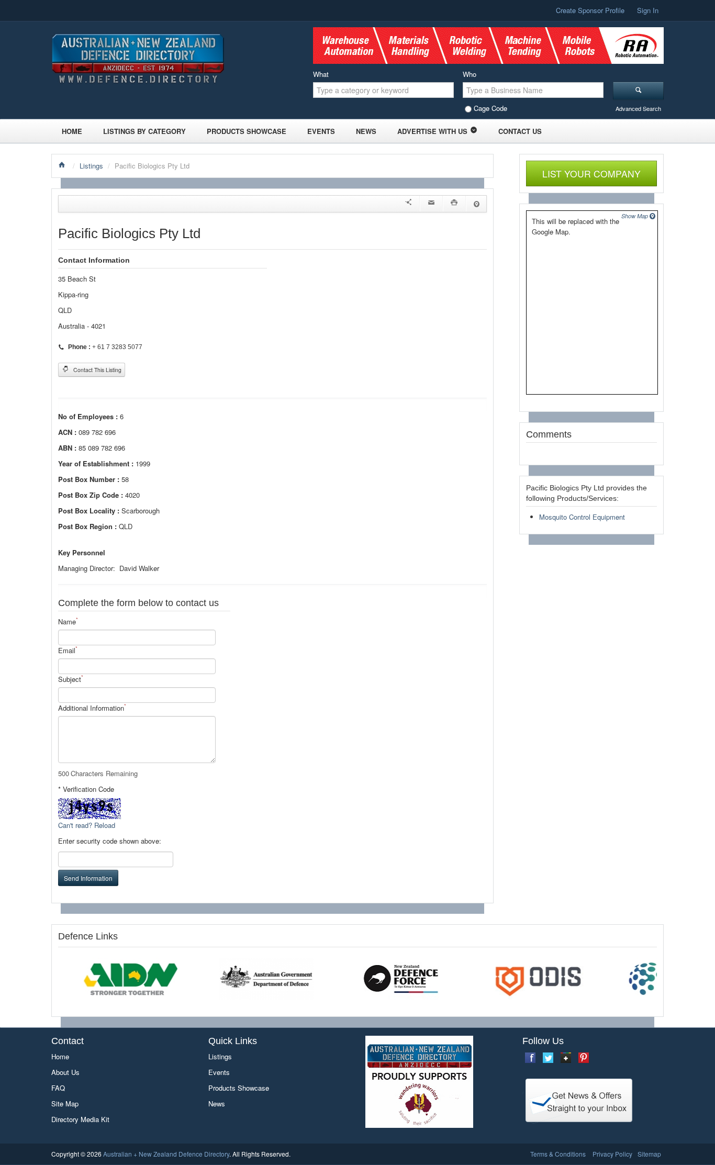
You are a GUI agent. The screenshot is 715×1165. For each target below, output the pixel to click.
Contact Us (520, 131)
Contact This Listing (96, 370)
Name (68, 621)
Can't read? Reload (86, 825)
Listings (91, 166)
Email (67, 650)
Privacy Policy (612, 1153)
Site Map (65, 1103)
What (321, 74)
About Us (65, 1072)
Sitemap (649, 1153)
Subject (70, 679)
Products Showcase (246, 131)
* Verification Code (86, 789)
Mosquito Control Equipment (582, 517)
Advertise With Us (432, 131)
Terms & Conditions (558, 1153)
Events (321, 131)
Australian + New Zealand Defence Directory (166, 1153)
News (366, 131)
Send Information (88, 877)
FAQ (58, 1088)
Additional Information (92, 708)
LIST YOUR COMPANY (591, 173)
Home (72, 131)
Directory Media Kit (80, 1119)
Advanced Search (638, 108)
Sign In (647, 10)
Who (469, 74)
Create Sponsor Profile (590, 10)
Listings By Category (144, 131)
